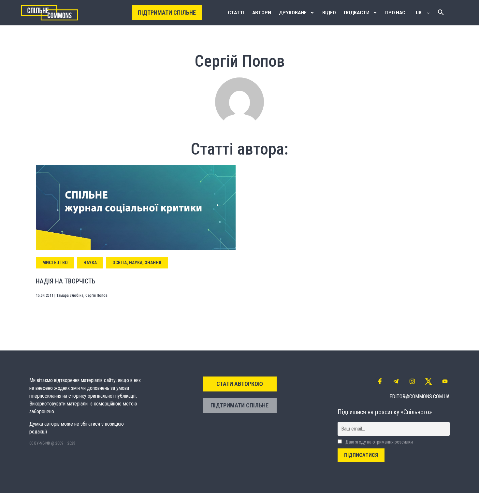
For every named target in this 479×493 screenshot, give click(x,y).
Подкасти (357, 12)
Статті (236, 12)
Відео (329, 12)
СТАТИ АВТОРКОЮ (239, 383)
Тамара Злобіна (69, 295)
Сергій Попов (96, 295)
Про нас (395, 12)
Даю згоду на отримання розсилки (378, 442)
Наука (90, 262)
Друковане (293, 12)
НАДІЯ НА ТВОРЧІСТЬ (65, 281)
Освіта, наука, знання (136, 262)
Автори (261, 12)
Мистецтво (55, 262)
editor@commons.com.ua (419, 396)
